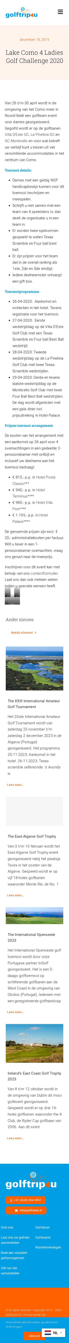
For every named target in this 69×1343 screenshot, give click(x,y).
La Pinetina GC (43, 134)
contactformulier (44, 573)
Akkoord (34, 1335)
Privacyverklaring (34, 1314)
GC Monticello (16, 141)
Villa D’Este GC (17, 134)
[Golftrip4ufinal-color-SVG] (21, 9)
